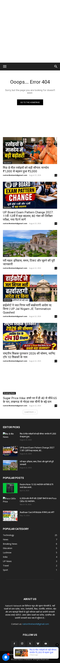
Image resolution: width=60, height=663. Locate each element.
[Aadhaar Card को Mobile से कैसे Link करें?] (10, 516)
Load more (29, 412)
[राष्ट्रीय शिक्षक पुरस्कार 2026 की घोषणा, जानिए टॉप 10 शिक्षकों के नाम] (30, 336)
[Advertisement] (30, 31)
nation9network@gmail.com (15, 175)
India (6, 349)
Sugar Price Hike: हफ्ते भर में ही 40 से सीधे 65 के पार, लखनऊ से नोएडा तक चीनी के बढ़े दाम (30, 399)
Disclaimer (12, 654)
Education (7, 163)
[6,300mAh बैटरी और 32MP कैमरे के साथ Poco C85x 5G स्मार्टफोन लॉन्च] (10, 502)
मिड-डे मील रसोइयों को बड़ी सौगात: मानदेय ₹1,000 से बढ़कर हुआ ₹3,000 (26, 169)
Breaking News (9, 393)
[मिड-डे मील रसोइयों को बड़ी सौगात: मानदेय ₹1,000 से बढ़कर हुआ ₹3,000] (30, 150)
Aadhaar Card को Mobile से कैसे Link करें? (37, 512)
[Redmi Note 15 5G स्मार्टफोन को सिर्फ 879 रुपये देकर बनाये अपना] (10, 488)
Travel (6, 256)
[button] (4, 66)
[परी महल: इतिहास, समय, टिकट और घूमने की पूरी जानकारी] (30, 243)
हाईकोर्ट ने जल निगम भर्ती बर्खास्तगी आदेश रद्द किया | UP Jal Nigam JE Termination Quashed (27, 308)
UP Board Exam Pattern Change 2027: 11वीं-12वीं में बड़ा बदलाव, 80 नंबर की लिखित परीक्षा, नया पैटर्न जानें (28, 216)
